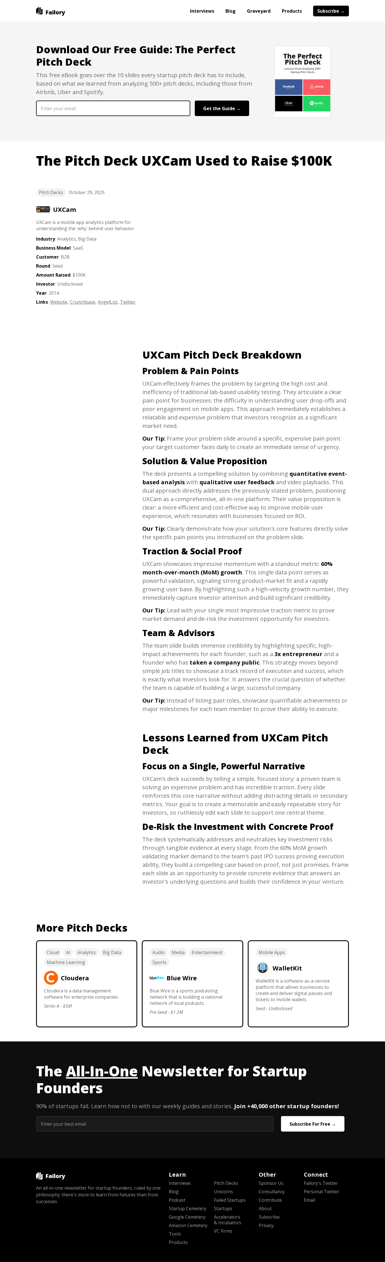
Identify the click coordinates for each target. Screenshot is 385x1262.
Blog (230, 11)
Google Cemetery (187, 1217)
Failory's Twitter (321, 1183)
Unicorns (223, 1191)
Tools (175, 1234)
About (265, 1208)
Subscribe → (331, 11)
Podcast (177, 1200)
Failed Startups (229, 1200)
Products (292, 11)
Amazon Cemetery (188, 1225)
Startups (223, 1208)
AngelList (108, 302)
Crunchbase (82, 302)
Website (58, 302)
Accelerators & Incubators (227, 1219)
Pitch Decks (51, 192)
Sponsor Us (271, 1183)
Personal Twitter (321, 1191)
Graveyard (259, 11)
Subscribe (269, 1217)
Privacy (266, 1225)
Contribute (270, 1200)
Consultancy (272, 1191)
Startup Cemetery (187, 1208)
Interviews (202, 11)
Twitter (128, 302)
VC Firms (223, 1231)
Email (309, 1200)
